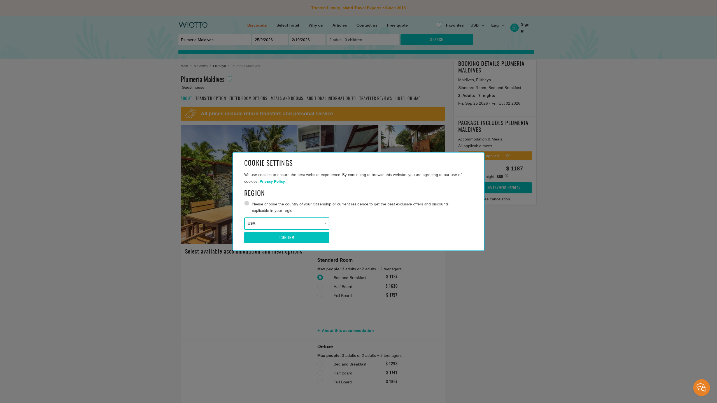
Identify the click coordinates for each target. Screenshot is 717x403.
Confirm (287, 238)
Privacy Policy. (273, 181)
